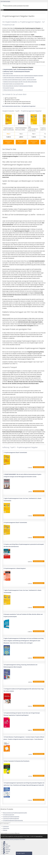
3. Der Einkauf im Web (8, 73)
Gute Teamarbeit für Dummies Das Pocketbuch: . (17, 761)
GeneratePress (39, 836)
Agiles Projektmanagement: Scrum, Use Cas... (33, 128)
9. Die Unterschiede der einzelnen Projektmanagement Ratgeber (18, 86)
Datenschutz (6, 828)
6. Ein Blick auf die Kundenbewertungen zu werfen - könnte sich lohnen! (19, 79)
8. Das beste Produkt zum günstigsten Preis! (13, 83)
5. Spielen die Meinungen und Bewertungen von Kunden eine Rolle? (18, 77)
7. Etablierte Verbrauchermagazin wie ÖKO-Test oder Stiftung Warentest (20, 81)
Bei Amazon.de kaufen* (8, 142)
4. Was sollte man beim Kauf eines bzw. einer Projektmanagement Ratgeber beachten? (23, 75)
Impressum (6, 826)
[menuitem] (4, 842)
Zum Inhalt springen (5, 1)
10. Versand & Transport (8, 88)
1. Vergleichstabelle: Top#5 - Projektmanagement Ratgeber (18, 69)
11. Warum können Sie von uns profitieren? (13, 90)
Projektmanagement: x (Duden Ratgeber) (15, 568)
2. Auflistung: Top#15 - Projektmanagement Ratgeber (16, 71)
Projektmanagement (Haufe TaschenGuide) (15, 452)
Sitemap (5, 830)
